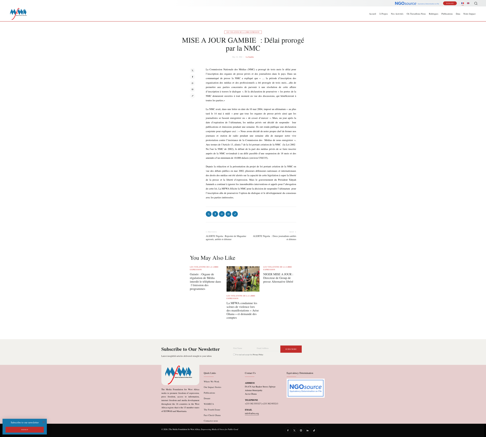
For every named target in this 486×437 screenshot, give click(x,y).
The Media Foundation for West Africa (184, 429)
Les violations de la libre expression (243, 32)
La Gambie (250, 57)
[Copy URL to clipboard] (192, 95)
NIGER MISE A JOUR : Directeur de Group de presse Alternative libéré (278, 277)
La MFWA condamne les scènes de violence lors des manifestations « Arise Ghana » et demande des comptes (243, 310)
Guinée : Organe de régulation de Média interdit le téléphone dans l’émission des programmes (205, 281)
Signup (24, 430)
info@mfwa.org (252, 413)
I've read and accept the (249, 354)
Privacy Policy (258, 354)
